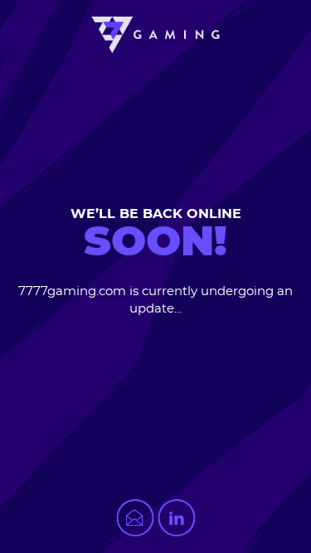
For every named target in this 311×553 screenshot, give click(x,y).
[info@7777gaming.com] (134, 517)
